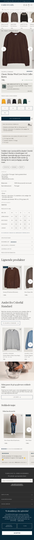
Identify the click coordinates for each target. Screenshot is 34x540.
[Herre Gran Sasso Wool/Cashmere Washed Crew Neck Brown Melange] (13, 426)
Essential (6, 167)
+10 (29, 101)
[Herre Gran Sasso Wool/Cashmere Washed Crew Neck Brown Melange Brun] (14, 17)
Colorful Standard (7, 71)
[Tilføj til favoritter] (20, 268)
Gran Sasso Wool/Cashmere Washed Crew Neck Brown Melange (11, 440)
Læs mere (30, 91)
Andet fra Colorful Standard (12, 304)
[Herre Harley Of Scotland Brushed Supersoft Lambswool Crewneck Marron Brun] (4, 17)
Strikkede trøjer (13, 30)
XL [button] (29, 108)
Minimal (14, 167)
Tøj (2, 30)
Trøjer (6, 30)
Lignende (13, 260)
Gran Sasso (13, 24)
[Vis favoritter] (26, 5)
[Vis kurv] (29, 5)
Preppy (21, 167)
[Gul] (3, 101)
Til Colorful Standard (10, 323)
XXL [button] (5, 112)
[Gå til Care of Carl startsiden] (7, 5)
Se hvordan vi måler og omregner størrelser (15, 232)
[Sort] (14, 101)
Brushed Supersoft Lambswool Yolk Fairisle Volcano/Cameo (23, 26)
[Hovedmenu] (31, 5)
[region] (17, 458)
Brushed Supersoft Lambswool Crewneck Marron (4, 26)
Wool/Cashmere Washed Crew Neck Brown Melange (14, 26)
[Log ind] (24, 5)
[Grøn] (19, 101)
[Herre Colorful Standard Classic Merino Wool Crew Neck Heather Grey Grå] (12, 340)
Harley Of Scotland (4, 24)
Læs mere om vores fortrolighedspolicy (17, 485)
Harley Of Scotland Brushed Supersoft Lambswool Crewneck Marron (11, 292)
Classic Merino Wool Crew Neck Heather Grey (11, 355)
